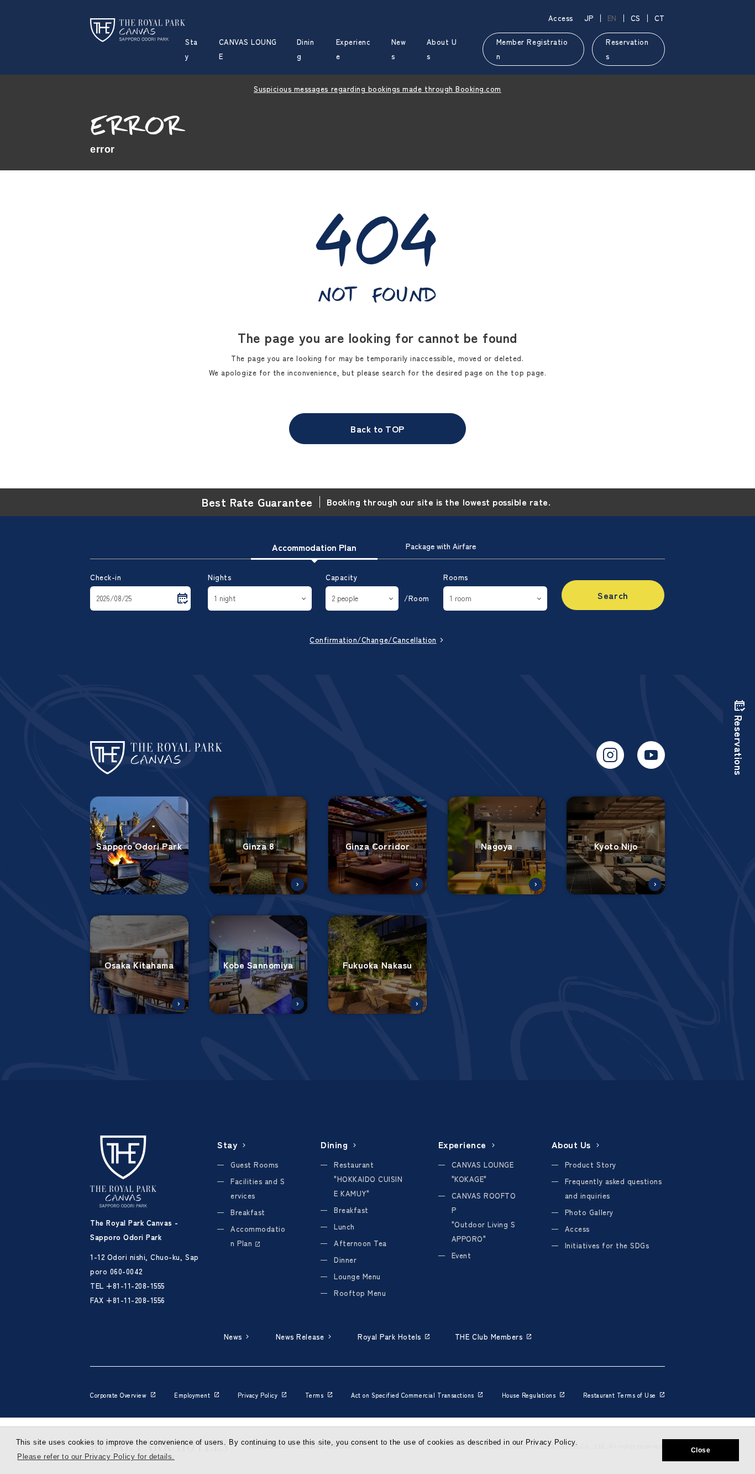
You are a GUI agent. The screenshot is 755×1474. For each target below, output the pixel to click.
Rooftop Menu (360, 1293)
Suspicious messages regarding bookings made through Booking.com (377, 89)
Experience (462, 1144)
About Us (571, 1144)
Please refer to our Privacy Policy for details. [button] (95, 1456)
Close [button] (701, 1450)
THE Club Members (488, 1336)
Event (461, 1255)
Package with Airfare (441, 546)
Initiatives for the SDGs (607, 1245)
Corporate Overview (118, 1394)
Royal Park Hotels (389, 1336)
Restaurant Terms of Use (619, 1394)
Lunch (344, 1226)
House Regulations (529, 1394)
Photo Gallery (589, 1212)
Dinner (345, 1259)
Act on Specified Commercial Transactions (412, 1394)
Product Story (590, 1164)
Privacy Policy (257, 1394)
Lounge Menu (357, 1276)
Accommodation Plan (314, 547)
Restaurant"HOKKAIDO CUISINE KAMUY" (368, 1179)
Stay (227, 1144)
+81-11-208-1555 (135, 1285)
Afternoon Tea (360, 1243)
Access (560, 18)
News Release (300, 1336)
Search (612, 595)
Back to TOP (377, 428)
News (233, 1336)
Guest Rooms (254, 1164)
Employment (192, 1394)
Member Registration (532, 49)
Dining (334, 1144)
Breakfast (247, 1212)
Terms (314, 1394)
